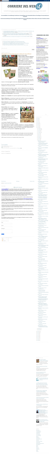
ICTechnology (38, 442)
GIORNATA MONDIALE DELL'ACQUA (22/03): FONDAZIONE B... (43, 246)
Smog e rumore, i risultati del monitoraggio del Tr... (41, 239)
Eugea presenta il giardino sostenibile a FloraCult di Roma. (43, 360)
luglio (39, 134)
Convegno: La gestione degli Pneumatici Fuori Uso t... (42, 186)
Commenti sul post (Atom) (7, 183)
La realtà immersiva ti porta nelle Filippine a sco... (42, 277)
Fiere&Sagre (38, 437)
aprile (39, 138)
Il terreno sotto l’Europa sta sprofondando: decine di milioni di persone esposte (13, 41)
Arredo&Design (38, 432)
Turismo (37, 451)
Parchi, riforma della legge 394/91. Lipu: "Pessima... (42, 264)
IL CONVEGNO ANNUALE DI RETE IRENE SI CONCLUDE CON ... (43, 144)
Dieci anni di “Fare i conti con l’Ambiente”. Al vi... (42, 302)
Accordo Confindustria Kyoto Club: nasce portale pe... (42, 193)
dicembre (39, 128)
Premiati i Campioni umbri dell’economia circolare (41, 259)
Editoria (37, 436)
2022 (38, 120)
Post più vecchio (32, 181)
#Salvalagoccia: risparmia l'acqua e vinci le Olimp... (42, 235)
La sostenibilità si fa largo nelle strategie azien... (42, 324)
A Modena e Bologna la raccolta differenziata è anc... (42, 311)
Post (3, 239)
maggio (39, 137)
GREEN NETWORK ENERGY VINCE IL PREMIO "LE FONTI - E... (43, 159)
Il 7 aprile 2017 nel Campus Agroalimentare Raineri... (41, 290)
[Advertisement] (19, 21)
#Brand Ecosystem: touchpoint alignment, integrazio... (42, 141)
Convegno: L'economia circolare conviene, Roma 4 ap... (42, 268)
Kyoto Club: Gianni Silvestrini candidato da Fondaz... (42, 230)
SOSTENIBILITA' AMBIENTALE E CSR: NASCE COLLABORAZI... (42, 197)
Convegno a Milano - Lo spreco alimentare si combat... (42, 223)
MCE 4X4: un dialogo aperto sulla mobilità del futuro (42, 211)
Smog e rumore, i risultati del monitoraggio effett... (41, 162)
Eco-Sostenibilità (38, 435)
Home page (17, 181)
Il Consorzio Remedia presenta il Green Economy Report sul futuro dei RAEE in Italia (43, 420)
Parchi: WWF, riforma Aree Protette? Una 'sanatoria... (42, 284)
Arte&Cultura (38, 433)
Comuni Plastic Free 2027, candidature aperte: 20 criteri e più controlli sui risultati (14, 42)
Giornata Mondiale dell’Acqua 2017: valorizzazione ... (43, 252)
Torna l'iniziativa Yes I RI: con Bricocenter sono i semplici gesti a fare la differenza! (16, 53)
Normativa (37, 447)
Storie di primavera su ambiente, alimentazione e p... (42, 243)
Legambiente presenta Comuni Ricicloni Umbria (42, 250)
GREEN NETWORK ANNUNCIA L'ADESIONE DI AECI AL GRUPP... (43, 326)
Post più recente (3, 181)
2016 (38, 331)
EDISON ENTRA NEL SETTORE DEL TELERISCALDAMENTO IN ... (43, 299)
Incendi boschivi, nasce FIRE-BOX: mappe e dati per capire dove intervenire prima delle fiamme (16, 43)
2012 (38, 336)
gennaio (39, 329)
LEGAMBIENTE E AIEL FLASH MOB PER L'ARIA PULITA (43, 182)
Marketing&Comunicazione (40, 443)
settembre (39, 132)
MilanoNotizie (38, 444)
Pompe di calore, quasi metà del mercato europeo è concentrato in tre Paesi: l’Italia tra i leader (15, 44)
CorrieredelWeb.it (38, 431)
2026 (38, 118)
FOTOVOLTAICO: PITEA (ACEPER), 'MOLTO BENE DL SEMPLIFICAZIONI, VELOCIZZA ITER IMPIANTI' (17, 34)
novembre (39, 129)
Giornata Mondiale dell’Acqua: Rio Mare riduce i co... (42, 275)
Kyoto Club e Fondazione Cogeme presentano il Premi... (42, 175)
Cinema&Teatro (38, 434)
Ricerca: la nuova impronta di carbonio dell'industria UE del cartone (41, 373)
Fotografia (37, 440)
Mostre (37, 445)
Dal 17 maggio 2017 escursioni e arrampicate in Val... (42, 288)
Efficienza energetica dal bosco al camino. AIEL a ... (42, 200)
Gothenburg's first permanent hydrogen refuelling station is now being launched (42, 398)
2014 (38, 333)
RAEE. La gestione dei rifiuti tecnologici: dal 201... (41, 150)
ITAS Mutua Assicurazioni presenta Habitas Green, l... (42, 320)
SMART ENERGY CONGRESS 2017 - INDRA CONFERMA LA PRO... (43, 195)
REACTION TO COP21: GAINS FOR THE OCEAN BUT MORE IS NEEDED (41, 391)
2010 (38, 338)
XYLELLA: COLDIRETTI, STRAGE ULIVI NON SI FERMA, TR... (42, 237)
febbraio (39, 328)
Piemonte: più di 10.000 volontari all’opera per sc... (42, 255)
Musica (37, 446)
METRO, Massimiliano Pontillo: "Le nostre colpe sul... (43, 166)
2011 (38, 337)
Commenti (4, 240)
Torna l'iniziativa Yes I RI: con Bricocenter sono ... (42, 313)
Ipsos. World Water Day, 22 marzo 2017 (43, 212)
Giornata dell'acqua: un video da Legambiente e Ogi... (42, 226)
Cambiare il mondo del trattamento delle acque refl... (42, 206)
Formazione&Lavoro (39, 438)
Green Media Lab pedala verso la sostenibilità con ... (42, 157)
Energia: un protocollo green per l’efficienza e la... (42, 315)
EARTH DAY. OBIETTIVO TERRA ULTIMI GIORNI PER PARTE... (42, 297)
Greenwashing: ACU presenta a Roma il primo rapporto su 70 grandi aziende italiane (14, 33)
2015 (38, 332)
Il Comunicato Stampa (39, 441)
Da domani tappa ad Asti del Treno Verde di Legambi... (42, 173)
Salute (37, 450)
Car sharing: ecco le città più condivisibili (41, 322)
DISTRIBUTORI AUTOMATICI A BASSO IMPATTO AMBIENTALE (43, 304)
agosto (39, 133)
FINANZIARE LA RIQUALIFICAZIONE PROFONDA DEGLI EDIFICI (43, 155)
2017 (38, 127)
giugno (39, 136)
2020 (38, 123)
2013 (38, 335)
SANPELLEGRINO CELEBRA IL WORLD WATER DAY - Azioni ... (42, 219)
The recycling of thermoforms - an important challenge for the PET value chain (43, 378)
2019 (38, 124)
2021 (38, 122)
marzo (39, 139)
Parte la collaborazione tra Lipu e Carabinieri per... (42, 266)
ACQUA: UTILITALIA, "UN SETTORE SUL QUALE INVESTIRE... (43, 221)
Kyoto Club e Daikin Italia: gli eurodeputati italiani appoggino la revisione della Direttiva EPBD (16, 36)
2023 (38, 119)
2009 (38, 340)
